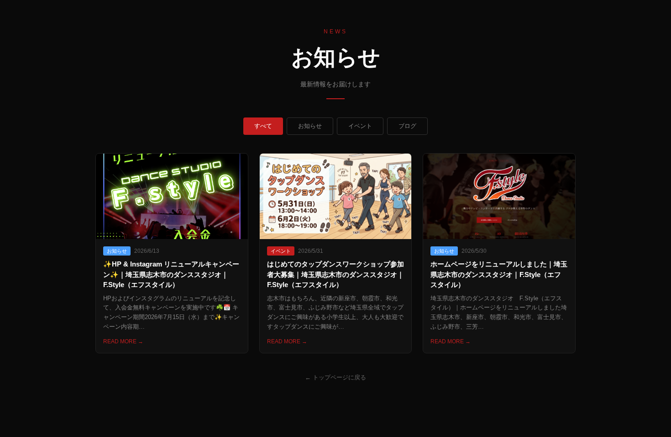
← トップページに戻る (335, 377)
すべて (263, 126)
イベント (360, 126)
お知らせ (310, 126)
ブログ (407, 126)
